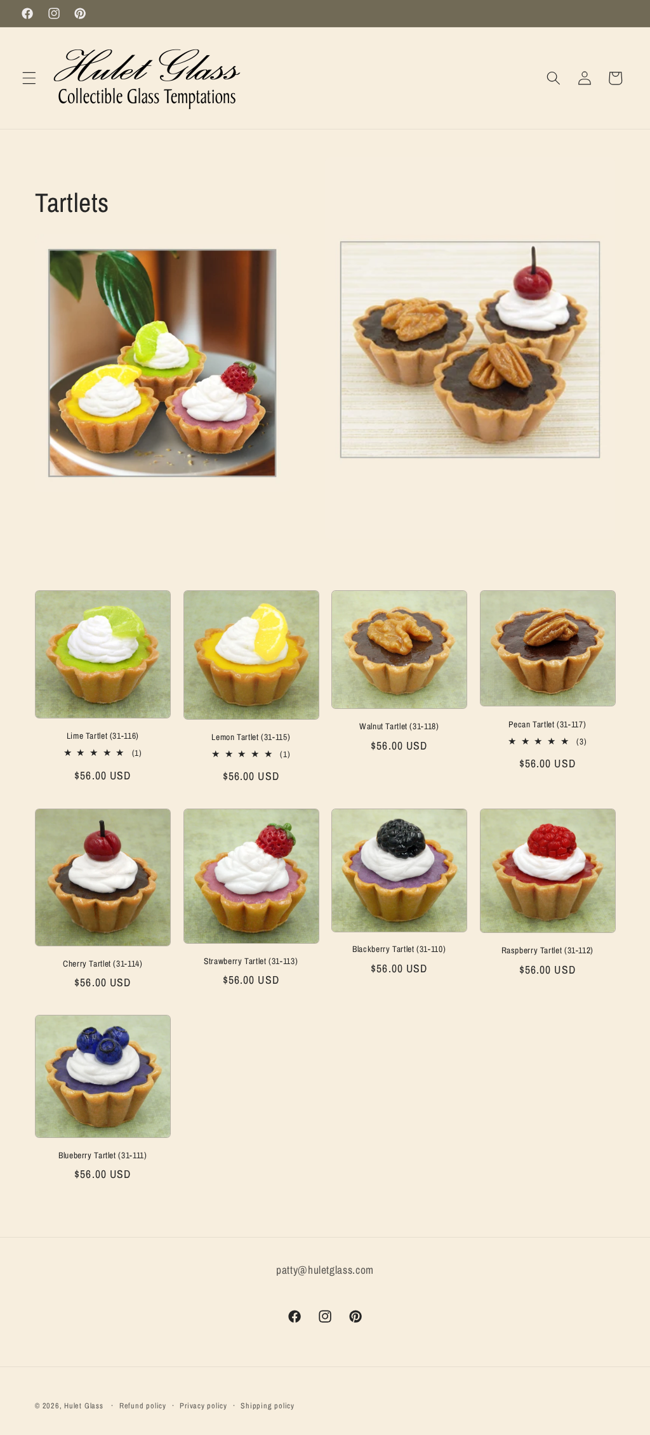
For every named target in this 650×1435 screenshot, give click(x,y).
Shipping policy (268, 1405)
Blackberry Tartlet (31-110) (399, 949)
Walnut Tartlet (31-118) (399, 726)
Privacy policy (203, 1405)
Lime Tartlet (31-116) (103, 736)
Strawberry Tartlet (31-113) (251, 961)
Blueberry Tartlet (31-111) (102, 1155)
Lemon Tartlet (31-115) (250, 737)
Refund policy (142, 1405)
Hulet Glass (83, 1405)
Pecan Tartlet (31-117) (547, 724)
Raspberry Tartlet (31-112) (547, 950)
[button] (29, 78)
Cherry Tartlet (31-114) (103, 963)
